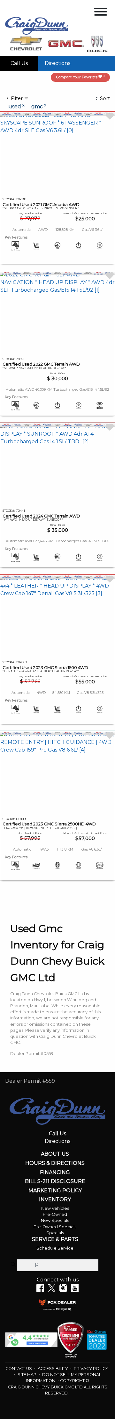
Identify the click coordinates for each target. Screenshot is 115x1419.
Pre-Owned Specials (55, 1226)
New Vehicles (55, 1208)
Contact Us (19, 1368)
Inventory (55, 1199)
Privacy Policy (91, 1368)
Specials (55, 1232)
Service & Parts (55, 1239)
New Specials (55, 1220)
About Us (55, 1154)
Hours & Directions (55, 1163)
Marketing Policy (55, 1191)
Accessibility (53, 1368)
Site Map (27, 1374)
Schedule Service (54, 1248)
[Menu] (100, 13)
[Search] (13, 1265)
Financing (55, 1172)
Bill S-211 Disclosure (55, 1181)
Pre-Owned (55, 1214)
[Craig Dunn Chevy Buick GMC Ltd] (36, 25)
